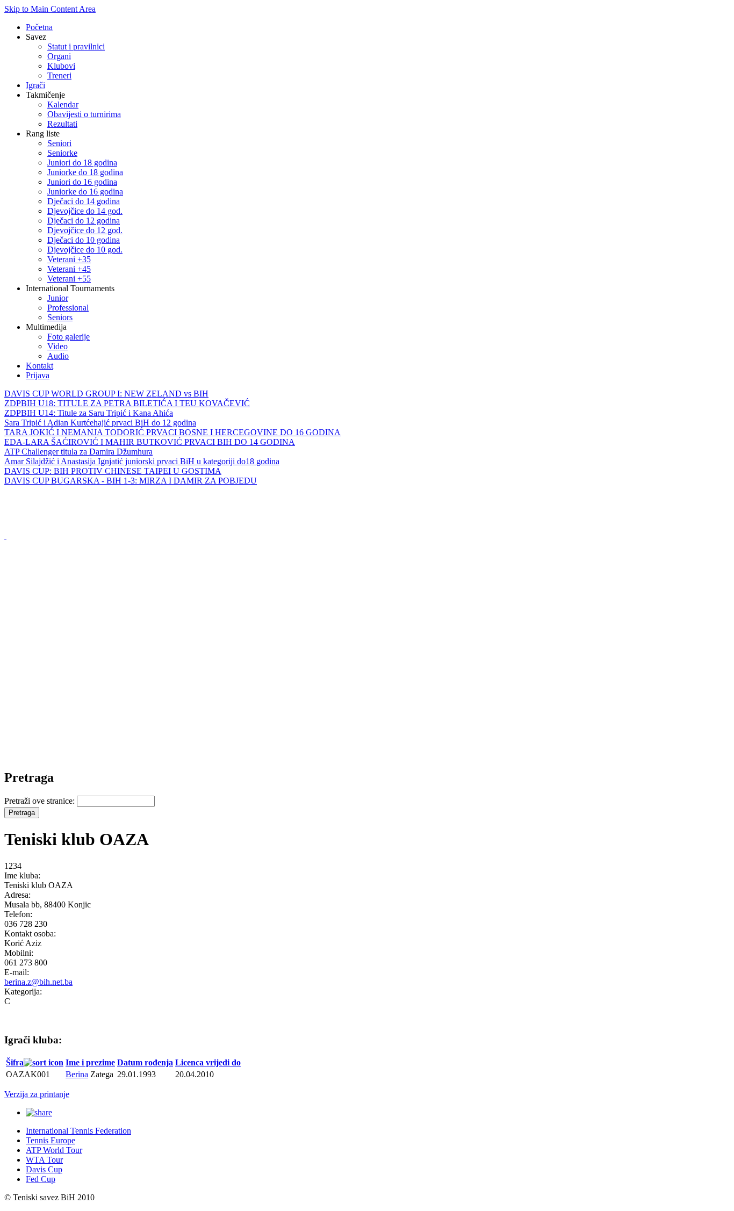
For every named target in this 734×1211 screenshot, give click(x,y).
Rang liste (43, 133)
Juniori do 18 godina (82, 162)
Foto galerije (68, 336)
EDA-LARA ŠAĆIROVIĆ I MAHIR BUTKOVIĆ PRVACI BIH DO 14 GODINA (149, 441)
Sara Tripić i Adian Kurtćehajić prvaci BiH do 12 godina (100, 422)
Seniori (59, 143)
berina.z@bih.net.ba (38, 981)
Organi (59, 56)
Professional (68, 307)
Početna (39, 27)
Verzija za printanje (36, 1094)
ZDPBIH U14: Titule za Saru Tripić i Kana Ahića (88, 412)
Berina (77, 1074)
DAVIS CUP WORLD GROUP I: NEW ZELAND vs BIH (106, 393)
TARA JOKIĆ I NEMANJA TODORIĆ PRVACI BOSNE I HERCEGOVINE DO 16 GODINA (172, 432)
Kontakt (39, 365)
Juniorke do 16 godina (85, 191)
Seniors (60, 317)
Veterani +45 (69, 268)
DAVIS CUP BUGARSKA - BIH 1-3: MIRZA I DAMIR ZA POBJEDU (130, 480)
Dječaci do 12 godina (83, 220)
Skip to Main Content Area (50, 8)
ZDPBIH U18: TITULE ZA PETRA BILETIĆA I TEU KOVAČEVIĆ (127, 403)
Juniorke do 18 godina (85, 172)
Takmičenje (45, 94)
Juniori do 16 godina (82, 181)
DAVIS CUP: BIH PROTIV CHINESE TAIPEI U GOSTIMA (112, 470)
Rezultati (62, 123)
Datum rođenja (145, 1062)
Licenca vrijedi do (208, 1062)
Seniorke (62, 152)
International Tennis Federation (78, 1130)
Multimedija (46, 326)
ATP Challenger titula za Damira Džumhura (78, 451)
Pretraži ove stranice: (40, 800)
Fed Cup (40, 1179)
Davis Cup (44, 1169)
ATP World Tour (54, 1150)
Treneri (59, 75)
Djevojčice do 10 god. (85, 249)
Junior (57, 297)
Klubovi (61, 65)
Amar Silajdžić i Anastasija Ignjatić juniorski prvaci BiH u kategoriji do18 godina (141, 461)
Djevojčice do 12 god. (85, 230)
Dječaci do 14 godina (83, 201)
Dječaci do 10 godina (83, 239)
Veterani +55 (69, 278)
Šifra (15, 1062)
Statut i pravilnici (76, 46)
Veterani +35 (69, 259)
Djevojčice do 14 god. (85, 210)
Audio (58, 356)
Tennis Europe (50, 1140)
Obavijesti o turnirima (84, 114)
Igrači (35, 85)
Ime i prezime (90, 1062)
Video (57, 346)
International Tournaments (70, 288)
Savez (36, 36)
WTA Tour (44, 1159)
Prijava (37, 375)
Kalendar (62, 104)
